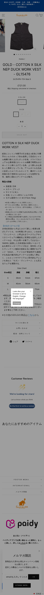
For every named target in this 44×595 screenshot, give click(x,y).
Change (17, 303)
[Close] (30, 290)
